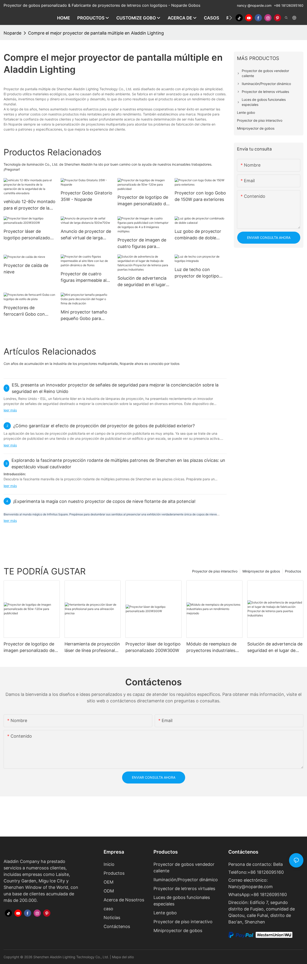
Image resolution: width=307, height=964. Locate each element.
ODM (109, 890)
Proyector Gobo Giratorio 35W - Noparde (86, 196)
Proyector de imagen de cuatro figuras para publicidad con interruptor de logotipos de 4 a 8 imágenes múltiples (142, 243)
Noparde (12, 33)
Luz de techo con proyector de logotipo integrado (197, 273)
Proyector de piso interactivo (214, 571)
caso (108, 908)
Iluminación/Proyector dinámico (186, 879)
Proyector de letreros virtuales (184, 888)
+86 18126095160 (288, 5)
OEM (108, 882)
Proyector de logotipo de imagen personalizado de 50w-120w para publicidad (143, 201)
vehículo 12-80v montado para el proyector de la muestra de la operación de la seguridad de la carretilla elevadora (29, 205)
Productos (293, 571)
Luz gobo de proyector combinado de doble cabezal (198, 235)
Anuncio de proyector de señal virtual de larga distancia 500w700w (86, 235)
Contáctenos (117, 926)
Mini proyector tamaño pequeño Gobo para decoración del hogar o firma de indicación (84, 315)
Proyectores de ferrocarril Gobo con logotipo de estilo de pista (24, 311)
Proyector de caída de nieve (26, 268)
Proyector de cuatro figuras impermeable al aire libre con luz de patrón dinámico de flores (83, 277)
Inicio (109, 864)
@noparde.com (260, 5)
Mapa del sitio (123, 957)
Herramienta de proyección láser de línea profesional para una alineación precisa (92, 647)
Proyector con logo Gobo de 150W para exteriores (200, 196)
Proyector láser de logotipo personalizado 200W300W (27, 235)
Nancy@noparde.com (250, 886)
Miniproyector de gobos (261, 571)
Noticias (112, 917)
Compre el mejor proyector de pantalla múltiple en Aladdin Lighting (96, 33)
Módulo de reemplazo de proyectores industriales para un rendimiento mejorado (211, 647)
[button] (230, 18)
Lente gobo (165, 912)
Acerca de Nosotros (124, 899)
